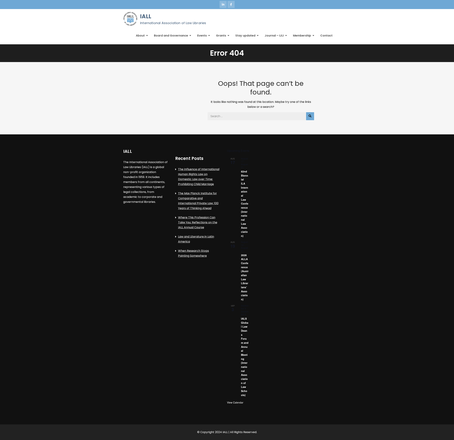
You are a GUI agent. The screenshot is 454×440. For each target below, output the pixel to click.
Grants (221, 36)
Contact (326, 36)
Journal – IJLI (274, 36)
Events (202, 36)
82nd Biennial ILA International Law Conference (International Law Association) (244, 204)
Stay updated (245, 36)
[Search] (310, 116)
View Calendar (235, 402)
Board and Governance (171, 36)
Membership (302, 36)
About (140, 36)
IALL (145, 16)
